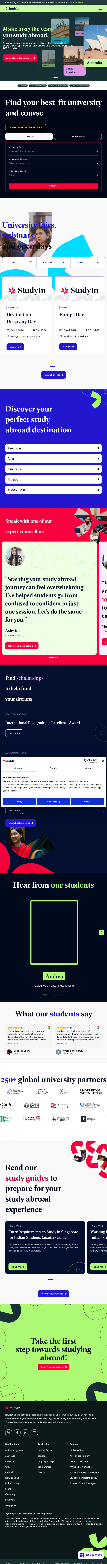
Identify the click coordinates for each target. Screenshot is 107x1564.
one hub (79, 2)
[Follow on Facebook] (17, 1432)
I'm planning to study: (19, 159)
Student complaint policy (83, 1477)
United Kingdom (14, 1450)
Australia (10, 1455)
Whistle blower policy (81, 1466)
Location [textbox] (80, 262)
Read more (18, 1266)
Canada (9, 1461)
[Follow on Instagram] (34, 1432)
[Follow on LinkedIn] (8, 1432)
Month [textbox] (11, 262)
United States (12, 1483)
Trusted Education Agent (83, 1483)
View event (15, 347)
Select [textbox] (12, 175)
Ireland (9, 1472)
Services (42, 1455)
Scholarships (44, 1466)
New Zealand (12, 1477)
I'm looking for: (15, 147)
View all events (52, 374)
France (9, 1488)
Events (41, 1472)
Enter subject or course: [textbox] (22, 151)
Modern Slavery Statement (84, 1472)
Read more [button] (13, 1043)
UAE (7, 1466)
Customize (52, 802)
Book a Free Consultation (19, 58)
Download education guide (26, 127)
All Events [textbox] (47, 262)
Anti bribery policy (80, 1455)
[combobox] (53, 151)
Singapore (10, 1505)
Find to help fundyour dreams (24, 688)
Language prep (45, 1461)
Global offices (77, 1450)
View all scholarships (19, 823)
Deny (19, 802)
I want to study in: (17, 170)
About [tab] (88, 768)
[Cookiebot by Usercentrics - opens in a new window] (86, 761)
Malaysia (10, 1499)
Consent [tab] (18, 768)
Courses (29, 136)
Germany (10, 1494)
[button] (49, 77)
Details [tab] (53, 768)
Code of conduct (79, 1461)
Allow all (87, 802)
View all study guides (52, 1293)
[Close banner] (103, 761)
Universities (78, 136)
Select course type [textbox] (19, 163)
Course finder (44, 1450)
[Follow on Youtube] (26, 1432)
